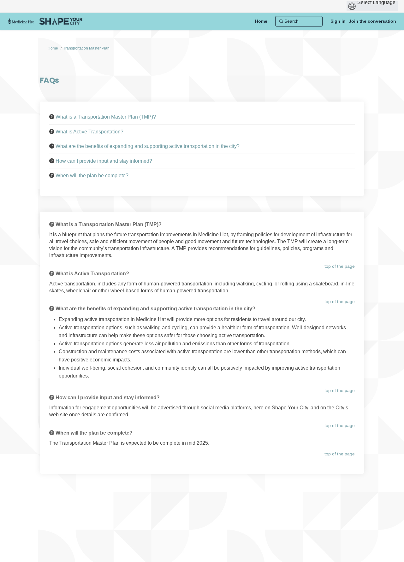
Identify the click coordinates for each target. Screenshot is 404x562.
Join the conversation (372, 21)
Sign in (338, 21)
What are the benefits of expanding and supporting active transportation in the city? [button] (148, 146)
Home (53, 48)
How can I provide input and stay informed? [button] (104, 161)
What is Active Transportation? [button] (89, 131)
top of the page (339, 266)
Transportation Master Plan (86, 48)
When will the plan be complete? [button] (92, 175)
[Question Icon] (51, 116)
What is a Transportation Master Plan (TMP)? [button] (106, 117)
